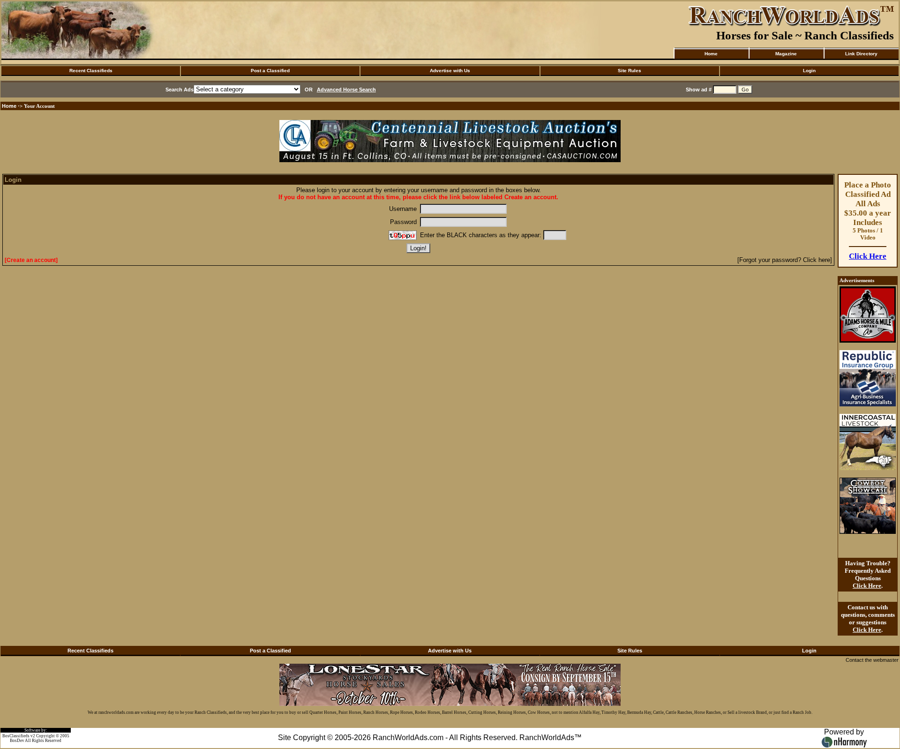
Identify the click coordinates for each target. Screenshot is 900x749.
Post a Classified (270, 70)
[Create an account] (31, 260)
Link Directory (861, 53)
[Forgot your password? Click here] (784, 259)
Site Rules (629, 70)
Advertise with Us (450, 70)
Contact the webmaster (872, 660)
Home (711, 53)
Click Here (867, 256)
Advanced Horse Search (346, 89)
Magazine (786, 53)
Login (809, 70)
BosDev (17, 740)
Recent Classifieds (90, 70)
